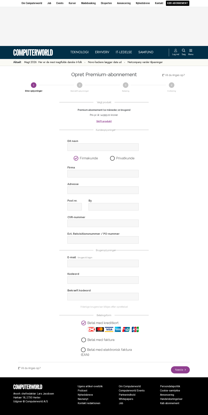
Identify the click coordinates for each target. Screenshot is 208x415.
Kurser (72, 3)
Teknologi (79, 52)
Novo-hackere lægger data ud (105, 62)
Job (49, 3)
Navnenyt (83, 399)
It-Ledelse (124, 52)
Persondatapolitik (170, 386)
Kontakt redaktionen (89, 403)
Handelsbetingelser (171, 399)
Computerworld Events (132, 390)
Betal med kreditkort (102, 323)
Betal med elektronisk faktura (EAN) (106, 352)
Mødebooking (88, 3)
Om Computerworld (31, 3)
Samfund (145, 52)
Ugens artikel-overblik (90, 386)
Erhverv (102, 52)
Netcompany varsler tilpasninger (145, 62)
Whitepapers (126, 399)
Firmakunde (89, 158)
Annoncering (124, 3)
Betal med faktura (100, 340)
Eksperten (106, 3)
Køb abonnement (177, 3)
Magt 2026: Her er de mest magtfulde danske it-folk (53, 62)
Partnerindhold (127, 394)
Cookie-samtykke (170, 390)
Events (60, 3)
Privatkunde (125, 158)
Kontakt (159, 3)
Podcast (82, 390)
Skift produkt (104, 121)
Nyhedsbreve (143, 3)
